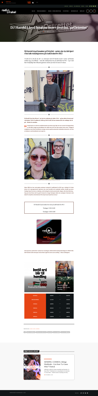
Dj (24, 332)
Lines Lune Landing (35, 328)
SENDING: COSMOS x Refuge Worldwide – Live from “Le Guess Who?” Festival (56, 364)
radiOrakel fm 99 (65, 332)
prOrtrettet (56, 332)
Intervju (48, 22)
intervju (50, 332)
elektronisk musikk (41, 332)
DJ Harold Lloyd (31, 332)
